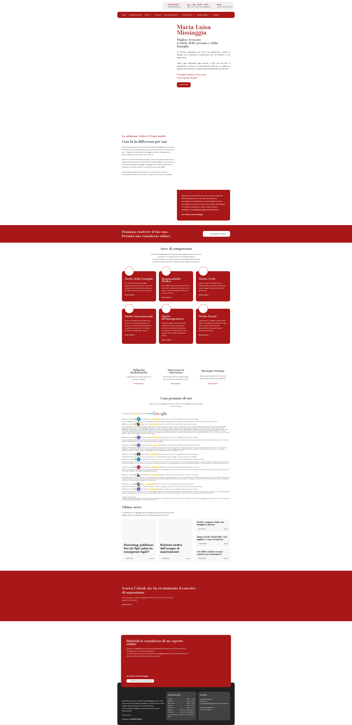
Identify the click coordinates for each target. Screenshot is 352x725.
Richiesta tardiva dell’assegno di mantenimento (171, 548)
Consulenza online (135, 15)
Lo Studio (157, 15)
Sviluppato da (132, 719)
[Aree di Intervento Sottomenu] (179, 15)
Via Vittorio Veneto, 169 (224, 7)
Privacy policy (126, 715)
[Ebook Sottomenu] (151, 15)
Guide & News (202, 15)
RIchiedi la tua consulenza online (141, 681)
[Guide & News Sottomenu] (209, 15)
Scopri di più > (130, 295)
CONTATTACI (183, 85)
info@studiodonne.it (174, 7)
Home (124, 15)
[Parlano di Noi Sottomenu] (194, 15)
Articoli (151, 558)
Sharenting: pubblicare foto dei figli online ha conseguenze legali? (139, 548)
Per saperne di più (151, 500)
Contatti (216, 15)
